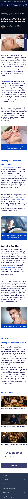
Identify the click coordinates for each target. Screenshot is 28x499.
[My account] (23, 5)
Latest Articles (8, 13)
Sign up (14, 465)
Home (2, 13)
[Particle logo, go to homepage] (12, 5)
